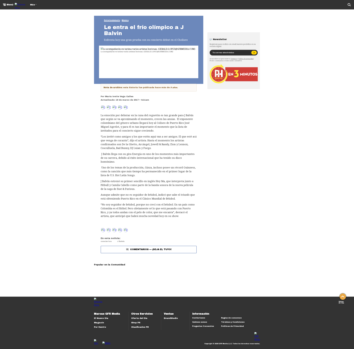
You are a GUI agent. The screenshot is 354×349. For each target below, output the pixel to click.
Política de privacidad (246, 59)
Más (32, 5)
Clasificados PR (140, 327)
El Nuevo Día (101, 318)
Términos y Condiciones (232, 322)
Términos (234, 59)
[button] (109, 107)
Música (125, 20)
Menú (10, 5)
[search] (349, 4)
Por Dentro (100, 327)
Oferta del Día (139, 318)
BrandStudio (171, 318)
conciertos (106, 241)
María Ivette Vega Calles (119, 96)
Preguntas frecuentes (203, 326)
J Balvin (120, 241)
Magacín (99, 323)
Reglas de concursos (231, 318)
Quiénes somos (199, 322)
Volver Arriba (341, 302)
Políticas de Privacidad (232, 326)
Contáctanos (198, 318)
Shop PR (135, 323)
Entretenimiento (112, 20)
